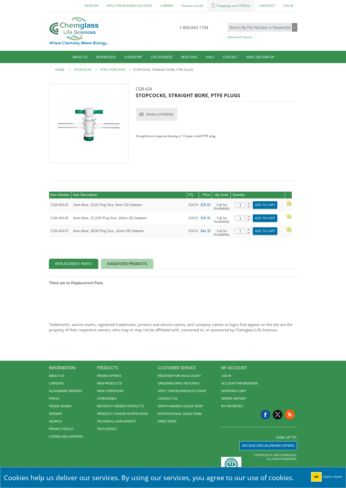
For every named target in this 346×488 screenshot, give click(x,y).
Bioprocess (106, 57)
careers (166, 6)
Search (294, 27)
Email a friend (160, 114)
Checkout (267, 6)
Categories (107, 398)
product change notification (122, 414)
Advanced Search (239, 37)
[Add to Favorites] (288, 205)
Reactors (189, 57)
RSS (290, 414)
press (54, 398)
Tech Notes (107, 429)
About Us (80, 57)
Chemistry (133, 57)
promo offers (109, 376)
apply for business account (129, 6)
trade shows (60, 406)
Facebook (265, 414)
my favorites (232, 406)
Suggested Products (127, 264)
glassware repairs (65, 391)
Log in (288, 6)
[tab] (73, 264)
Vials (210, 57)
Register (91, 6)
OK (316, 477)
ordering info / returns (178, 383)
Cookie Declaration (66, 436)
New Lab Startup (260, 57)
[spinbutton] (240, 205)
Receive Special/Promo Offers (268, 446)
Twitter (277, 414)
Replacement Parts (73, 264)
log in (226, 376)
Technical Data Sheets (116, 421)
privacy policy (61, 429)
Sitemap (55, 414)
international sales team (180, 414)
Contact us (167, 398)
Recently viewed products (120, 406)
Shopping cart (233, 391)
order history (233, 398)
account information (239, 383)
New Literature (110, 391)
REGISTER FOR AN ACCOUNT (179, 376)
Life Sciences (161, 57)
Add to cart (265, 205)
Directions (167, 421)
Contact (230, 57)
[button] (248, 203)
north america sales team (180, 406)
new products (109, 383)
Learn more (332, 476)
